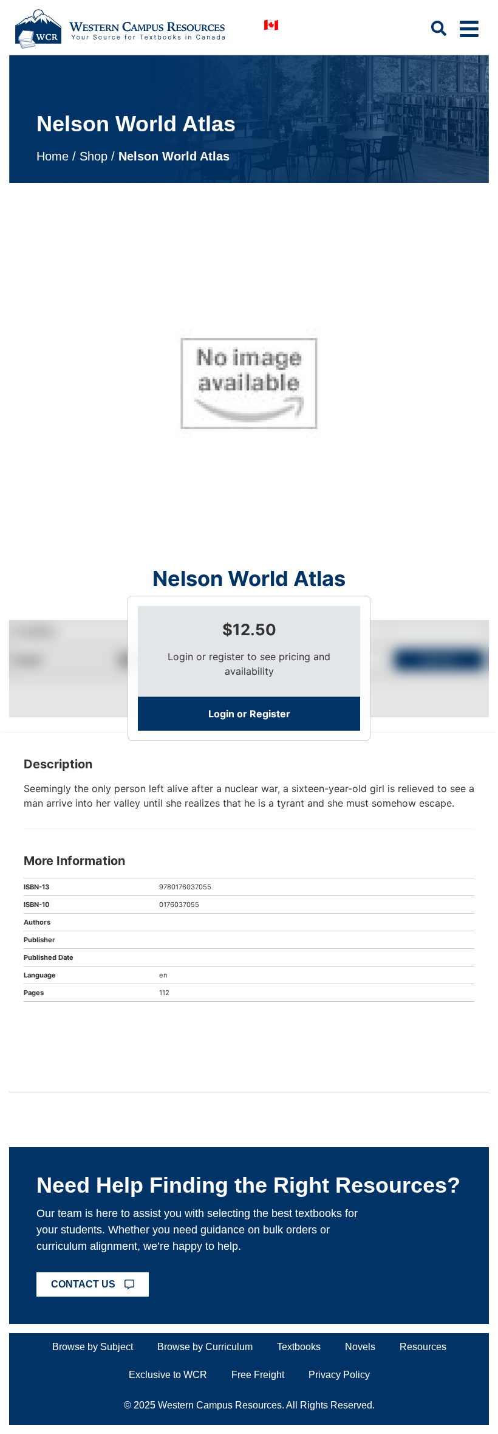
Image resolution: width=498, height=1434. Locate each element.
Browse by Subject (92, 1347)
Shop (93, 156)
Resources (423, 1347)
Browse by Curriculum (205, 1347)
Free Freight (257, 1375)
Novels (360, 1347)
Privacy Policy (339, 1375)
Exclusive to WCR (168, 1375)
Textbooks (299, 1347)
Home (52, 156)
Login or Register (249, 714)
